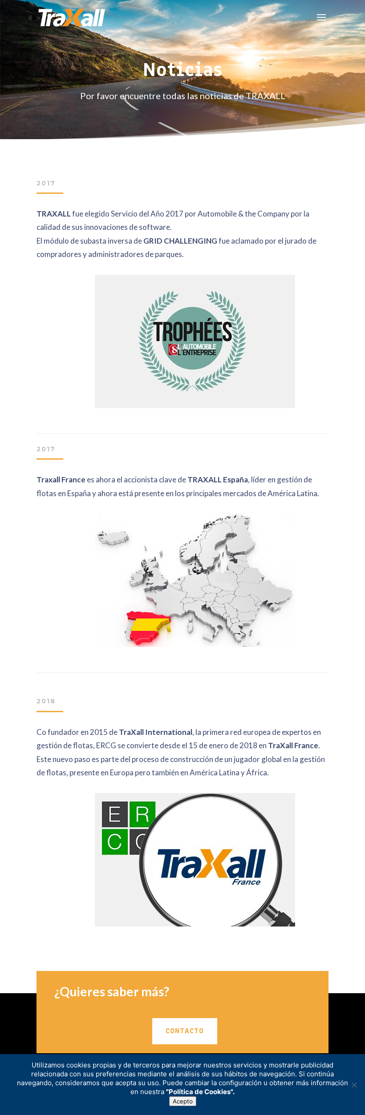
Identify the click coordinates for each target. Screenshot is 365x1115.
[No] (353, 1084)
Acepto (183, 1101)
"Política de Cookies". (200, 1091)
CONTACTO (185, 1031)
